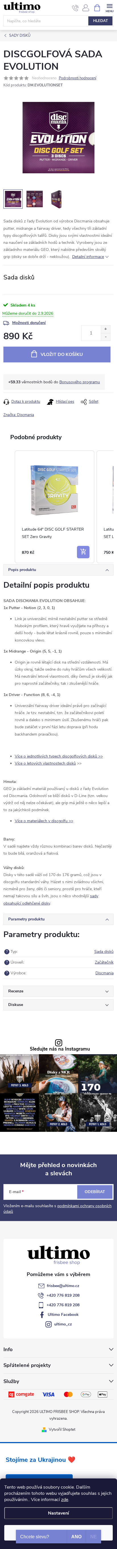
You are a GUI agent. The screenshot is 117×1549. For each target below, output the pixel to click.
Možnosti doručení (29, 322)
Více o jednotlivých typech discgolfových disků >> (59, 756)
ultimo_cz (63, 1324)
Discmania (104, 973)
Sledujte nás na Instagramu (60, 1049)
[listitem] (54, 506)
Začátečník (104, 962)
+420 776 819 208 (63, 1295)
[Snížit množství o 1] (105, 337)
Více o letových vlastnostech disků (45, 763)
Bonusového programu (79, 382)
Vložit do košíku (62, 354)
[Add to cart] (83, 552)
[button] (9, 506)
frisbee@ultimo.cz (63, 1285)
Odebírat (95, 1191)
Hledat (100, 20)
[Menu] (109, 7)
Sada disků (104, 951)
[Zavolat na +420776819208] (75, 8)
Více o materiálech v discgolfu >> (44, 821)
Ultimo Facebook (63, 1314)
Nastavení (58, 1513)
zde (64, 1500)
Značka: (18, 414)
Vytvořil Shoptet (62, 1429)
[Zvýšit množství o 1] (105, 329)
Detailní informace (88, 256)
